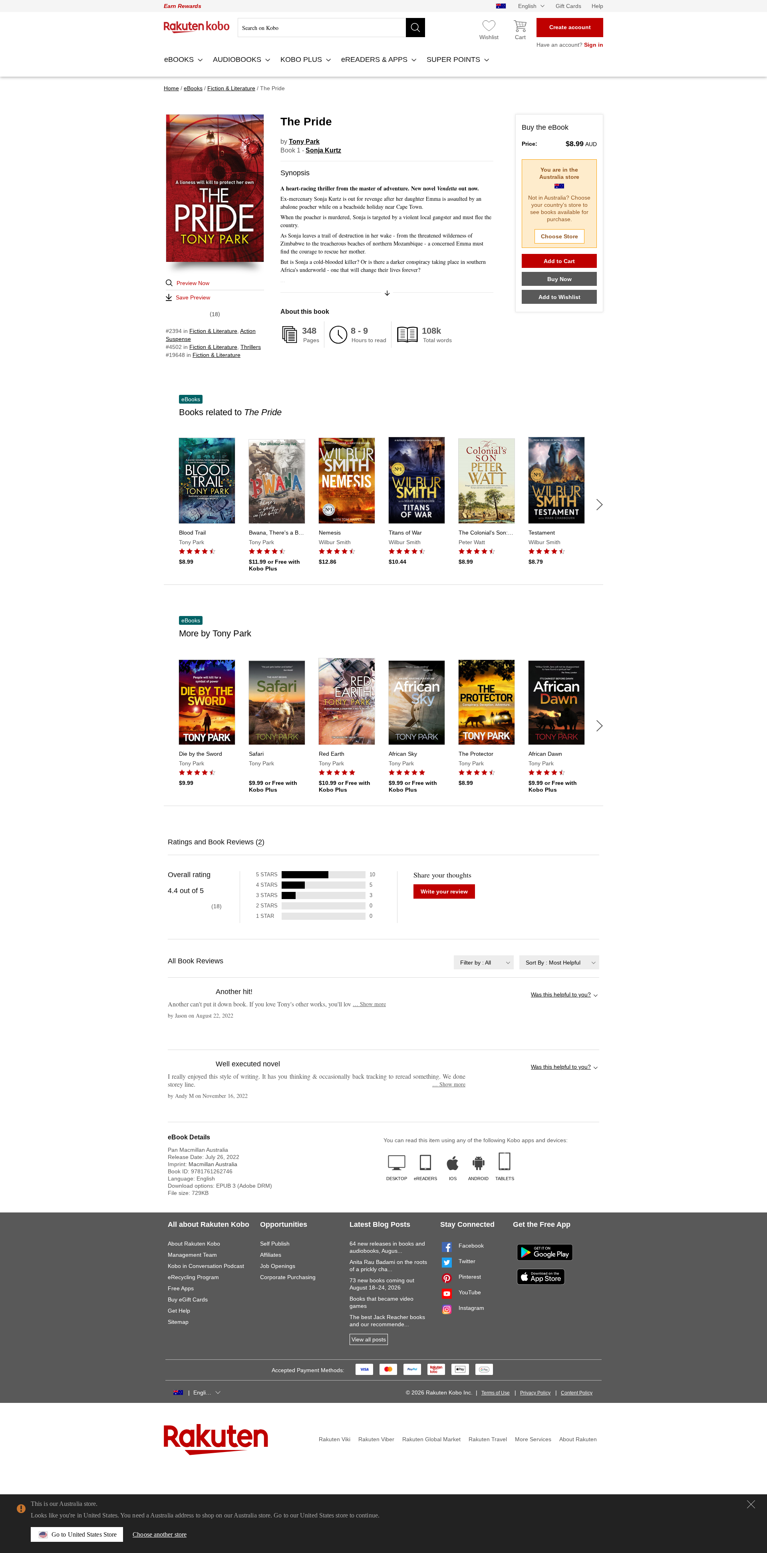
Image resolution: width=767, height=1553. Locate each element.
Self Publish (275, 1243)
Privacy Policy (535, 1393)
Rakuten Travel (488, 1439)
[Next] (599, 505)
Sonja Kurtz (323, 150)
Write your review (444, 891)
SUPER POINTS (454, 59)
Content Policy (576, 1393)
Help (597, 6)
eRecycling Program (193, 1277)
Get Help (179, 1310)
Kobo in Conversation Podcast (206, 1266)
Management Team (192, 1255)
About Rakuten (578, 1439)
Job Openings (277, 1266)
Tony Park (304, 141)
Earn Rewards (182, 6)
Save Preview (193, 297)
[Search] (415, 27)
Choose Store (559, 236)
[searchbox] (331, 27)
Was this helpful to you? (561, 994)
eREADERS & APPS (375, 59)
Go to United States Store (84, 1534)
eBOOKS (180, 59)
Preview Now (193, 283)
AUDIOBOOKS (238, 59)
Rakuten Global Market (431, 1439)
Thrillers (250, 347)
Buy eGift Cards (188, 1299)
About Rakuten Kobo (194, 1243)
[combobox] (484, 962)
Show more (369, 1004)
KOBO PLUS (302, 59)
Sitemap (178, 1322)
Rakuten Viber (376, 1439)
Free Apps (181, 1288)
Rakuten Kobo (197, 27)
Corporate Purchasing (288, 1277)
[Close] (751, 1504)
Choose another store (160, 1534)
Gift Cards (568, 6)
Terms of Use (495, 1393)
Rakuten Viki (334, 1439)
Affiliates (270, 1255)
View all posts (369, 1339)
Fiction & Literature (213, 331)
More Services (533, 1439)
